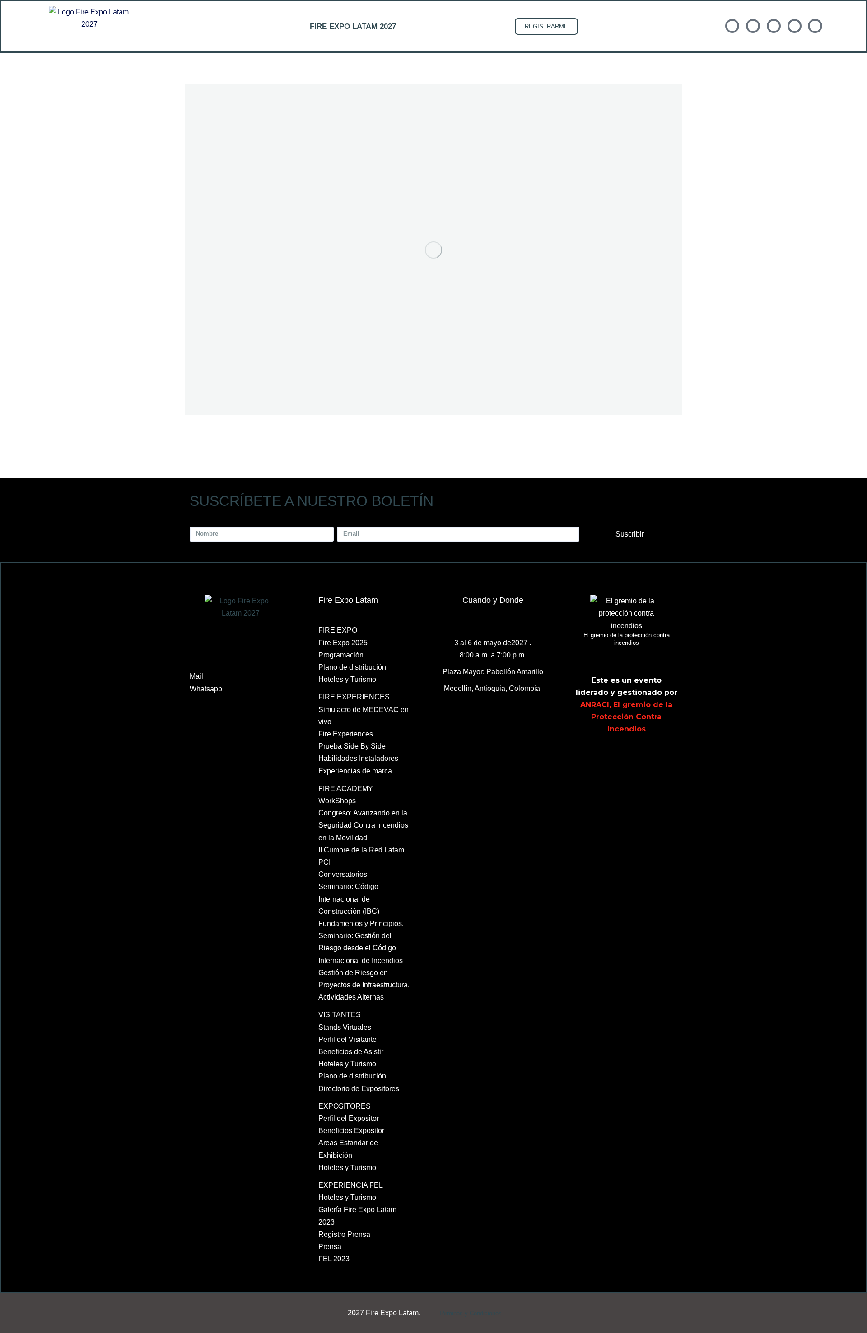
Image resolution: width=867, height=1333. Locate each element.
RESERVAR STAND (464, 26)
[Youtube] (649, 756)
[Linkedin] (628, 756)
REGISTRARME (546, 26)
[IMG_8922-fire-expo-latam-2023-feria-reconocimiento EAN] (433, 249)
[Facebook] (587, 756)
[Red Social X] (753, 26)
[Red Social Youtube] (795, 26)
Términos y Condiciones (470, 1313)
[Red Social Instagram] (815, 26)
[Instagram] (670, 756)
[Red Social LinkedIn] (774, 26)
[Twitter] (608, 756)
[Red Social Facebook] (732, 26)
